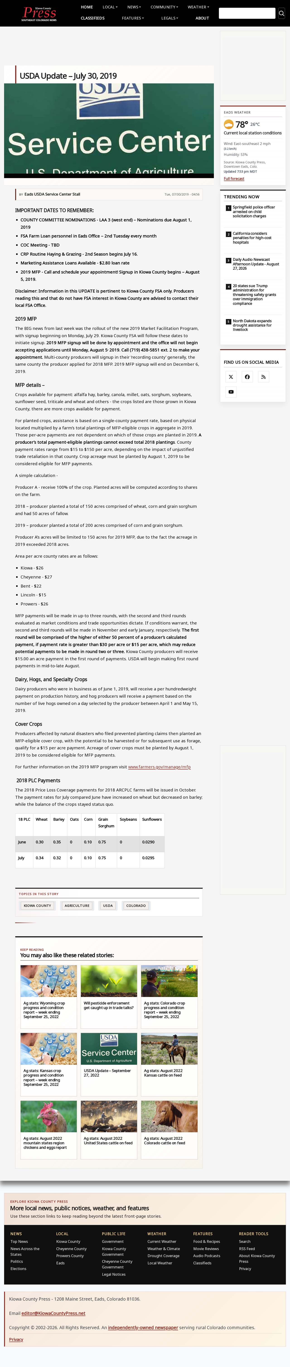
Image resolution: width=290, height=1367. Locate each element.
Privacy (245, 1268)
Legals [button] (168, 18)
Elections (18, 1268)
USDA (108, 905)
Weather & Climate (163, 1248)
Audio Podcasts (206, 1255)
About (202, 18)
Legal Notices (114, 1274)
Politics (16, 1261)
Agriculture (77, 905)
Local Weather (159, 1262)
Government (113, 1241)
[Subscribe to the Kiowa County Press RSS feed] (263, 376)
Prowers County (70, 1255)
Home (87, 7)
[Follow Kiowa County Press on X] (231, 376)
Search (245, 1241)
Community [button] (163, 7)
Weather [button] (197, 7)
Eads (60, 1262)
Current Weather (161, 1241)
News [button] (132, 7)
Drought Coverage (163, 1255)
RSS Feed (247, 1248)
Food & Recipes (206, 1241)
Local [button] (109, 7)
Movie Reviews (206, 1248)
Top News (19, 1241)
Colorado (136, 905)
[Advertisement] (253, 573)
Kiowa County (37, 905)
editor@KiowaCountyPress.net (53, 1313)
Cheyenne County (71, 1248)
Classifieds (92, 18)
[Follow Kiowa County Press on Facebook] (247, 376)
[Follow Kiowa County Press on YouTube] (231, 392)
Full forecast (234, 178)
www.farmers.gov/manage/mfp (159, 766)
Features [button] (131, 18)
